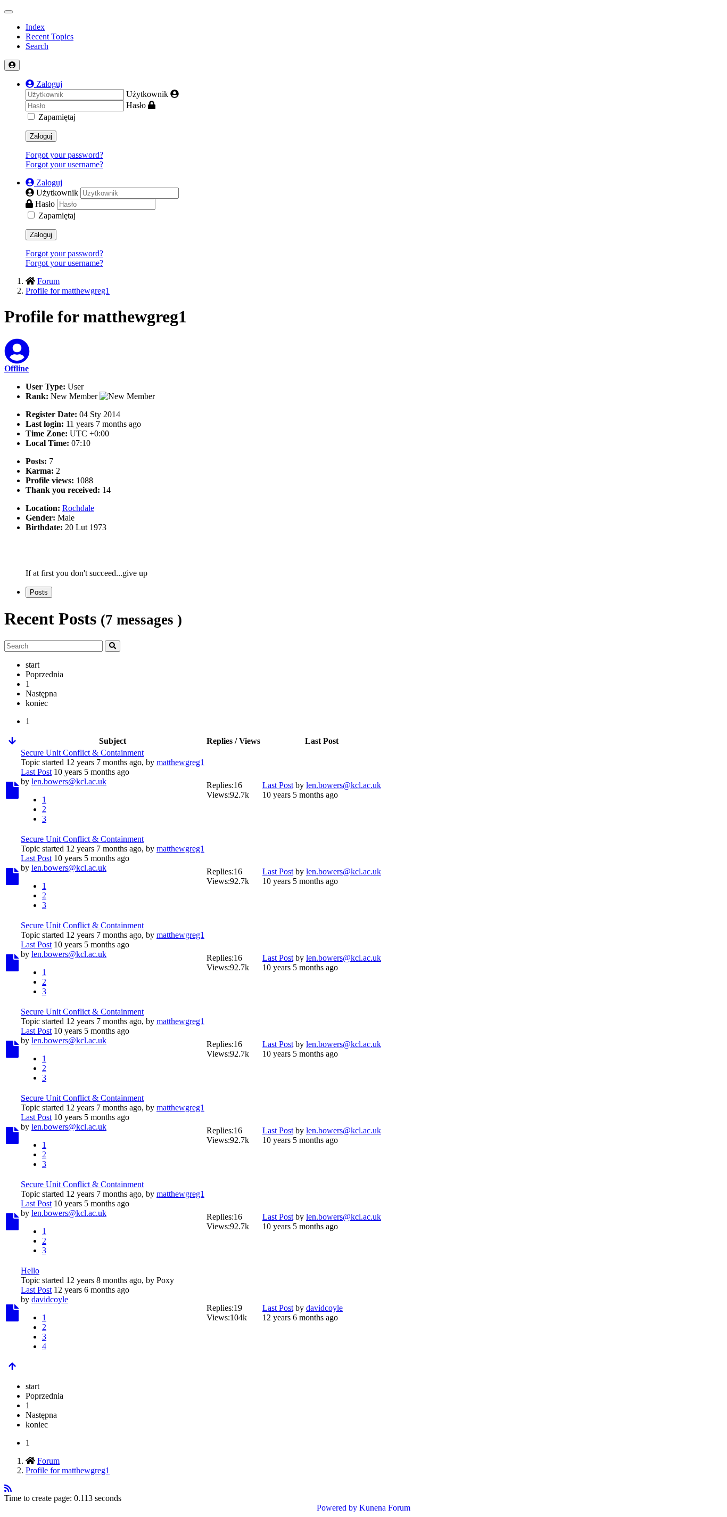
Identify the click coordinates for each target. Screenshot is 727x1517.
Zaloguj (41, 136)
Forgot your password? (64, 154)
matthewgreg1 (180, 762)
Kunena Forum (384, 1507)
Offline (16, 368)
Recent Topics (49, 36)
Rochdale (78, 508)
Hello (30, 1270)
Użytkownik (147, 94)
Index (35, 26)
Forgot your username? (64, 164)
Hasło (136, 105)
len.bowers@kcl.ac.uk (68, 781)
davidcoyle (49, 1299)
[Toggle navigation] (8, 11)
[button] (44, 83)
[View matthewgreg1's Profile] (17, 357)
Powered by (337, 1507)
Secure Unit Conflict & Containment (82, 752)
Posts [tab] (39, 592)
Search (37, 46)
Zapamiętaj (57, 116)
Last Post (36, 771)
